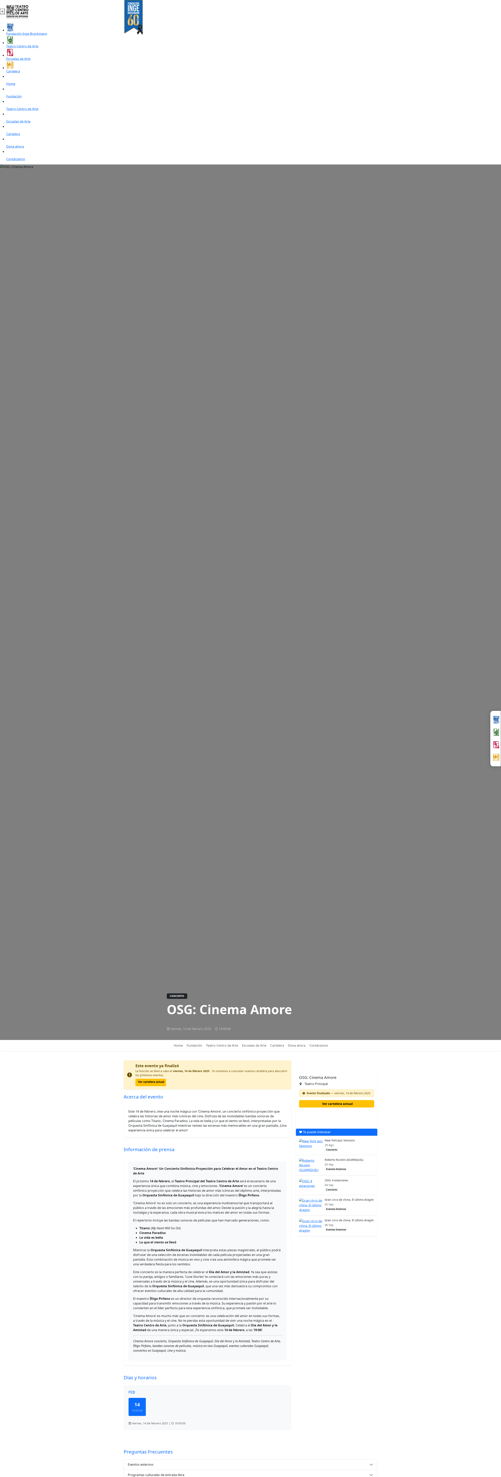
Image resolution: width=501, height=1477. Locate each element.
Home (10, 84)
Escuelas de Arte (18, 59)
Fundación (14, 96)
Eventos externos (140, 1464)
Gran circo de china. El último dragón (349, 1199)
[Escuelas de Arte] (495, 745)
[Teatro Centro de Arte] (495, 732)
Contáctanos (15, 159)
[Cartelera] (495, 757)
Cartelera (13, 71)
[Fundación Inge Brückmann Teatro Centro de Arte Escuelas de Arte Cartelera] (495, 739)
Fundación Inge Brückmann (26, 34)
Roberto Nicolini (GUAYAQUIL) (344, 1160)
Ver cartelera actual (151, 1082)
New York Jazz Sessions (340, 1140)
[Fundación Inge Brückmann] (495, 720)
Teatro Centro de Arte (22, 46)
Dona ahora (15, 146)
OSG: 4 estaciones (336, 1180)
